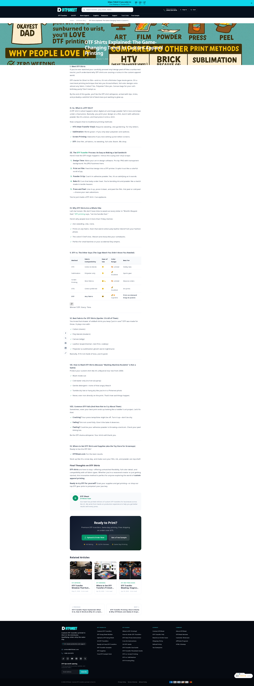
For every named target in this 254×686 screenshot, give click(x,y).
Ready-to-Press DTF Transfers (107, 644)
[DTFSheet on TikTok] (63, 658)
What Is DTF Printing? (130, 631)
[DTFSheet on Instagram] (67, 658)
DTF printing (80, 214)
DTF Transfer (82, 152)
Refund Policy (157, 644)
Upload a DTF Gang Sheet (105, 638)
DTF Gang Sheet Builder (105, 634)
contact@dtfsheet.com (71, 649)
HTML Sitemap (181, 644)
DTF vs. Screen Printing (130, 654)
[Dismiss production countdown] (251, 3)
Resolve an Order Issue (160, 638)
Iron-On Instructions (129, 641)
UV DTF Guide (127, 644)
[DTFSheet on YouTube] (72, 658)
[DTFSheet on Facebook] (76, 658)
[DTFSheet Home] (67, 10)
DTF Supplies (101, 651)
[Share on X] (66, 338)
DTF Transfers (62, 15)
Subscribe (84, 672)
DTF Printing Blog (128, 660)
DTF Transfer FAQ (158, 634)
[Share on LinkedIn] (66, 348)
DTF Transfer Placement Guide (133, 651)
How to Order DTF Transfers (132, 634)
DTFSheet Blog (81, 20)
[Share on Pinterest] (66, 343)
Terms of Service (132, 682)
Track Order (125, 15)
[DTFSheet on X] (85, 658)
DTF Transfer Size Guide (130, 647)
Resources (104, 15)
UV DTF (73, 15)
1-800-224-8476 (69, 653)
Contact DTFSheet (158, 631)
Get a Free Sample (119, 537)
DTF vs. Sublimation (129, 657)
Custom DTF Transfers (104, 631)
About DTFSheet (181, 631)
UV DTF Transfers (102, 641)
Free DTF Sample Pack (104, 654)
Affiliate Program (182, 641)
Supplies (96, 15)
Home (72, 20)
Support (114, 15)
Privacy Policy (122, 682)
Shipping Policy (158, 641)
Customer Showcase (182, 638)
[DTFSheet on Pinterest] (81, 658)
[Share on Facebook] (66, 333)
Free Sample (135, 15)
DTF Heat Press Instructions (132, 638)
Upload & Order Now (95, 537)
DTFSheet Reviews (182, 634)
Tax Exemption (157, 647)
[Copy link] (66, 353)
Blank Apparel (84, 15)
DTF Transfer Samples (104, 647)
